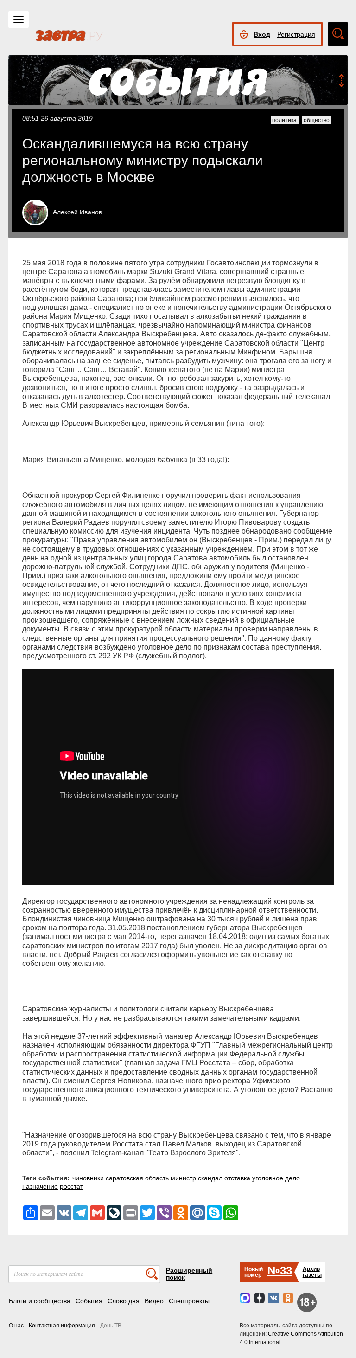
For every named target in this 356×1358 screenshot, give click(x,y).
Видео (154, 1301)
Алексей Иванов (77, 212)
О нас (16, 1325)
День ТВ (110, 1325)
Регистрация (296, 34)
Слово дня (124, 1301)
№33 (279, 1270)
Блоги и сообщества (39, 1301)
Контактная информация (62, 1325)
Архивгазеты (312, 1272)
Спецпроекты (189, 1301)
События (89, 1301)
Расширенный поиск (189, 1274)
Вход (262, 34)
